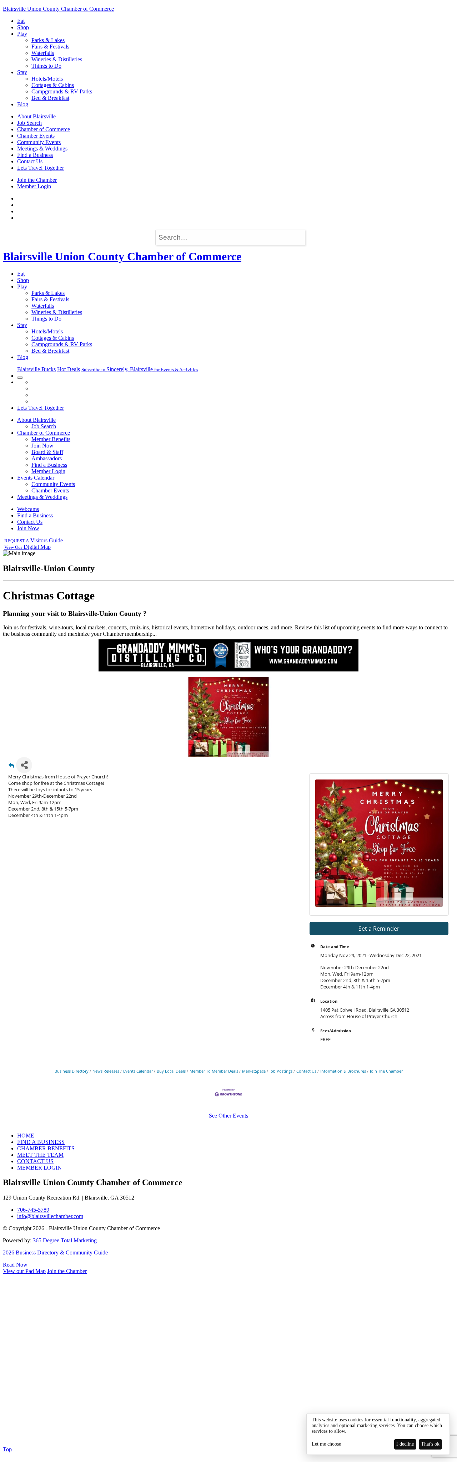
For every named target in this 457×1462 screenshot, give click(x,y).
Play (22, 34)
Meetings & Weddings (42, 148)
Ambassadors (46, 458)
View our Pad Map (24, 1271)
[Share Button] (24, 765)
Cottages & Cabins (52, 85)
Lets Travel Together (40, 168)
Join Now (42, 446)
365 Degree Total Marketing (65, 1240)
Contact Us (29, 161)
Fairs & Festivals (50, 47)
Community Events (39, 142)
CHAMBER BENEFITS (46, 1148)
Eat (21, 21)
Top (7, 1449)
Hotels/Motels (47, 79)
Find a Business (35, 155)
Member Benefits (50, 439)
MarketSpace (254, 1071)
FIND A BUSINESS (41, 1142)
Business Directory (72, 1071)
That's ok (430, 1444)
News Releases (105, 1071)
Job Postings (281, 1071)
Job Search (29, 123)
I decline (405, 1444)
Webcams (28, 509)
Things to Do (46, 66)
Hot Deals (68, 369)
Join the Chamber (37, 180)
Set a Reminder (379, 928)
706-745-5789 (33, 1210)
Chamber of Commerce (43, 129)
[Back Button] (11, 767)
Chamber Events (36, 136)
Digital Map (27, 547)
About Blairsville (36, 116)
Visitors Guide (33, 540)
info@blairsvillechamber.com (50, 1216)
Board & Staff (47, 452)
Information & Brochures (343, 1071)
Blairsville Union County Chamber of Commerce (58, 9)
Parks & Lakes (48, 40)
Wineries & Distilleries (56, 59)
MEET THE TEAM (40, 1155)
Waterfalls (42, 53)
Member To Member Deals (214, 1071)
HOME (25, 1136)
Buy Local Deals (171, 1071)
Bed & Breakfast (50, 98)
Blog (22, 104)
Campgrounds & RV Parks (61, 91)
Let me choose (326, 1444)
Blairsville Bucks (36, 369)
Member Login (34, 186)
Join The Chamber (386, 1071)
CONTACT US (35, 1161)
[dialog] (378, 1434)
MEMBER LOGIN (39, 1168)
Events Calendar (35, 478)
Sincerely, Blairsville (139, 369)
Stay (22, 72)
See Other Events (228, 1116)
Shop (23, 27)
